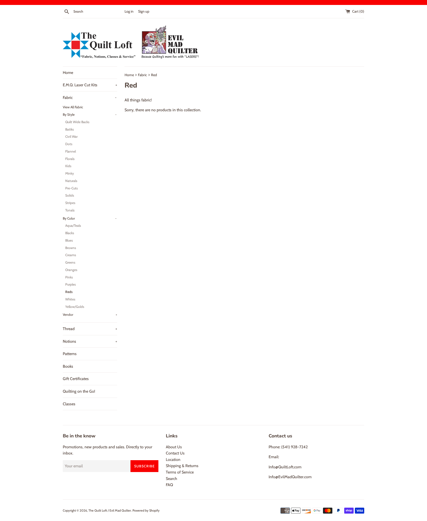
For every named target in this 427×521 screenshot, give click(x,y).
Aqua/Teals (73, 225)
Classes (69, 404)
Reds (69, 292)
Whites (70, 299)
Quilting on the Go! (79, 391)
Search (171, 478)
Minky (69, 173)
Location (173, 459)
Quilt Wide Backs (77, 122)
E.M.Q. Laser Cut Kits (90, 85)
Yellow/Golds (74, 307)
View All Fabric (73, 107)
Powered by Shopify (146, 510)
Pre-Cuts (71, 188)
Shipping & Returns (182, 465)
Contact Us (175, 453)
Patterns (70, 353)
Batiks (69, 129)
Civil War (71, 136)
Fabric (90, 97)
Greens (70, 262)
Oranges (71, 270)
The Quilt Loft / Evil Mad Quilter (109, 510)
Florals (70, 159)
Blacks (69, 233)
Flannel (70, 151)
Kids (68, 166)
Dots (68, 144)
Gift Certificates (76, 378)
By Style (90, 114)
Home (68, 72)
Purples (70, 284)
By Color (90, 218)
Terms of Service (180, 472)
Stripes (70, 203)
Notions (90, 341)
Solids (69, 195)
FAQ (169, 484)
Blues (69, 240)
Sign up (143, 11)
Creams (70, 255)
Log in (129, 11)
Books (68, 366)
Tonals (70, 210)
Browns (70, 248)
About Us (174, 447)
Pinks (69, 277)
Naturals (71, 181)
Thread (90, 328)
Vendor (90, 315)
